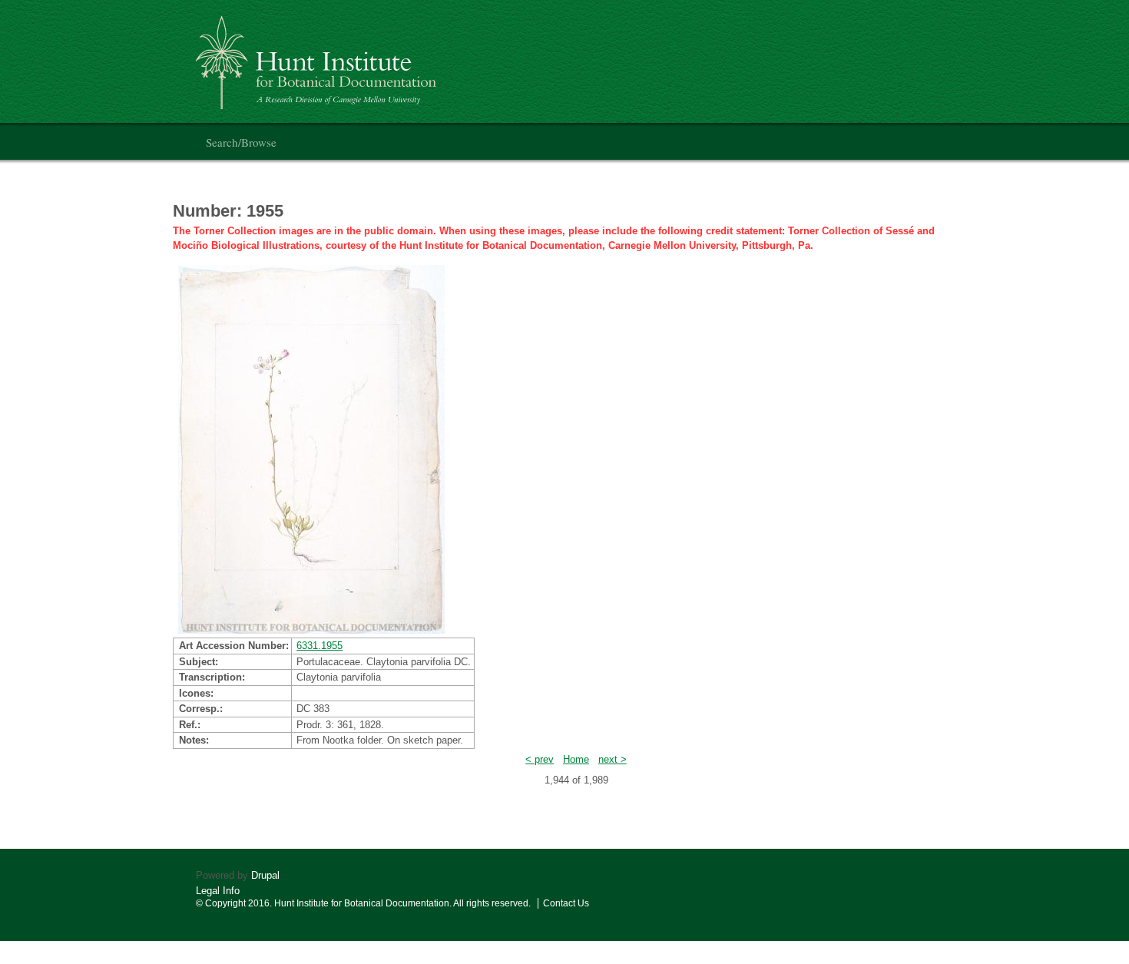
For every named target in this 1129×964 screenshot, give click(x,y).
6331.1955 (319, 645)
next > (612, 759)
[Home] (318, 56)
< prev (539, 759)
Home (576, 759)
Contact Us (566, 903)
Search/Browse (241, 142)
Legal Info (218, 890)
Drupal (265, 875)
